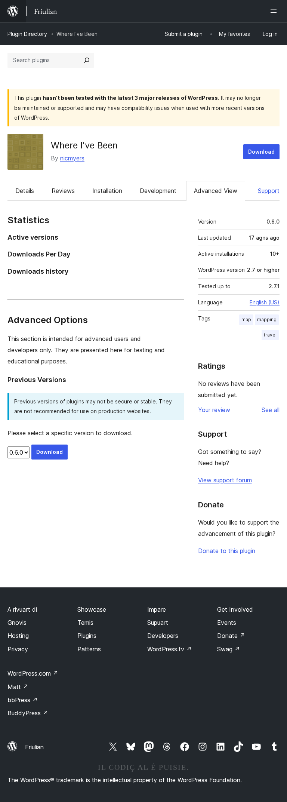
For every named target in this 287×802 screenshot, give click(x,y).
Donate (231, 635)
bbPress (22, 700)
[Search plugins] (86, 60)
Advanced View (215, 190)
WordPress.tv (169, 649)
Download (261, 151)
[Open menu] (275, 11)
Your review (214, 410)
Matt (17, 687)
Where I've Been (84, 145)
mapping (267, 319)
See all (271, 410)
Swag (228, 649)
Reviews (63, 190)
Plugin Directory (27, 34)
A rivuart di (22, 609)
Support (269, 190)
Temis (85, 622)
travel (270, 335)
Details (24, 190)
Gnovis (17, 622)
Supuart (157, 622)
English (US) (265, 302)
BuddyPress (27, 713)
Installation (107, 190)
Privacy (17, 649)
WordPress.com (32, 673)
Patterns (89, 649)
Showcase (91, 609)
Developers (162, 635)
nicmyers (72, 158)
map (246, 319)
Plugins (86, 635)
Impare (156, 609)
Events (226, 622)
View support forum (225, 480)
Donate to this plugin (226, 550)
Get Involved (235, 609)
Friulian (34, 747)
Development (158, 190)
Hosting (18, 635)
